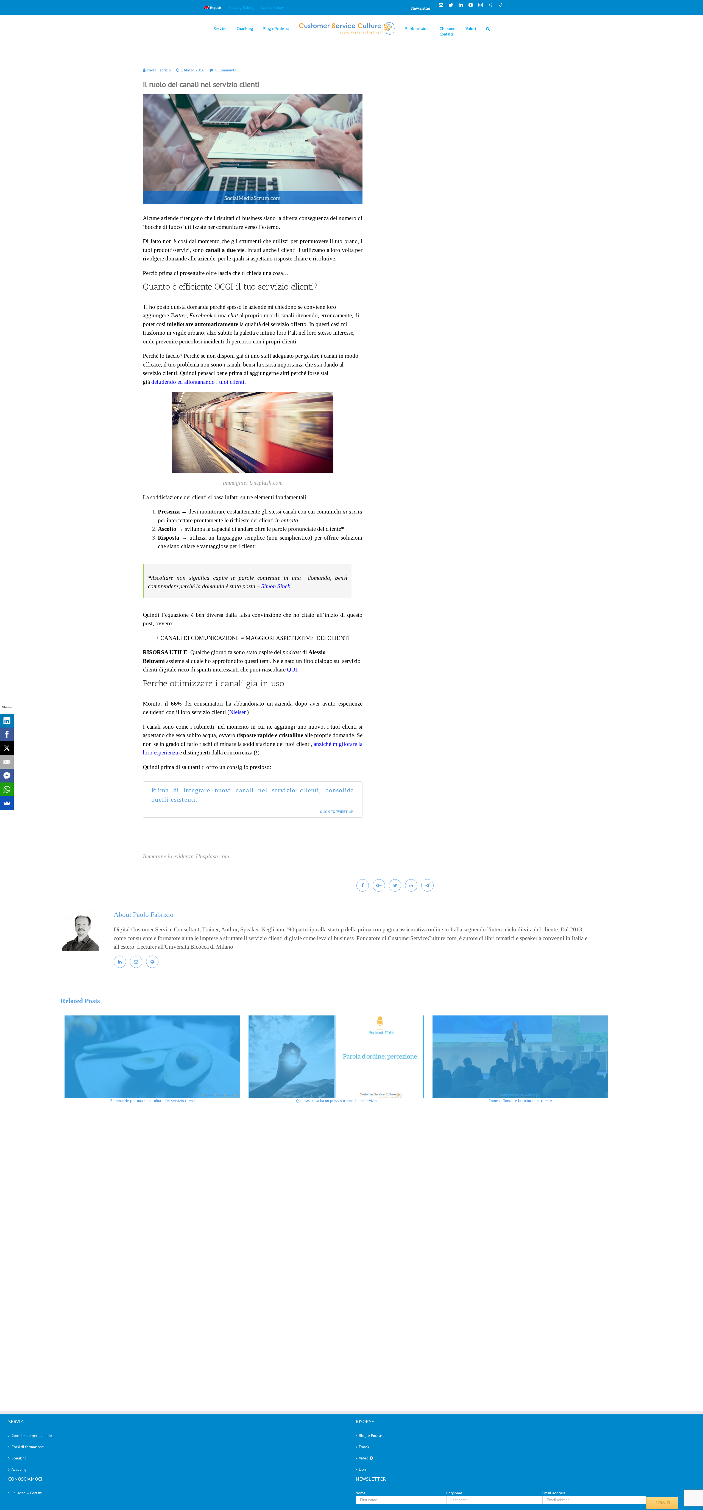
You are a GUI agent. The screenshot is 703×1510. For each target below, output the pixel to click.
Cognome (454, 1492)
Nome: (361, 1492)
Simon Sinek (275, 586)
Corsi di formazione (28, 1446)
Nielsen (238, 712)
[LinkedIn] (7, 721)
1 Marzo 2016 (192, 70)
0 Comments (225, 70)
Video (364, 1458)
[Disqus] (365, 1187)
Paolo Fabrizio (159, 70)
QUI (292, 669)
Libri (362, 1469)
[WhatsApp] (7, 789)
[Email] (7, 762)
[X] (7, 748)
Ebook (364, 1446)
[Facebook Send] (7, 775)
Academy (19, 1469)
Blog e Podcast (371, 1435)
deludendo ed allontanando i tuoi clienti (197, 382)
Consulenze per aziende (32, 1435)
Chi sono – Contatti (27, 1492)
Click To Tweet (333, 811)
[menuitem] (212, 8)
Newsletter (421, 8)
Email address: (554, 1492)
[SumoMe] (7, 803)
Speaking (19, 1458)
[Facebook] (7, 734)
